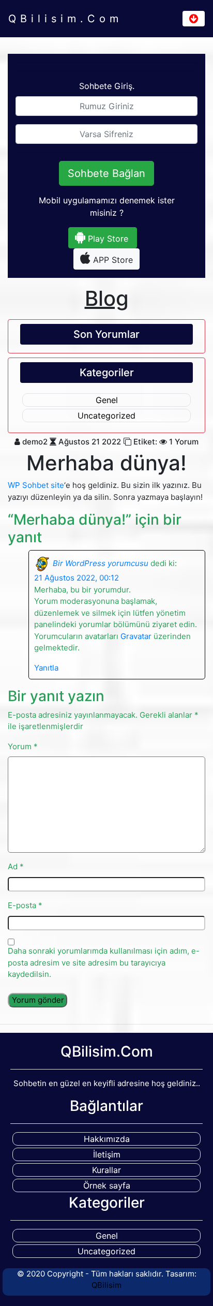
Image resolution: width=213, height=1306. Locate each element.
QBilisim (106, 1285)
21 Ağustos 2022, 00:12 (76, 578)
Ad (16, 866)
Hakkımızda (107, 1139)
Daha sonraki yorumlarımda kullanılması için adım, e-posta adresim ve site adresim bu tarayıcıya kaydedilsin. (104, 962)
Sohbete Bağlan (106, 173)
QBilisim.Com (65, 18)
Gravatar (135, 636)
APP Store (111, 260)
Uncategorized (106, 415)
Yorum (23, 746)
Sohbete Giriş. (106, 86)
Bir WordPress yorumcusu (100, 563)
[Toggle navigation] (193, 18)
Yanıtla (46, 668)
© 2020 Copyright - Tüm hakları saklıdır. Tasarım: (106, 1279)
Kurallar (106, 1170)
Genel (107, 400)
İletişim (106, 1154)
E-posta (25, 905)
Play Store (106, 238)
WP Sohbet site (36, 485)
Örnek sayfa (106, 1185)
